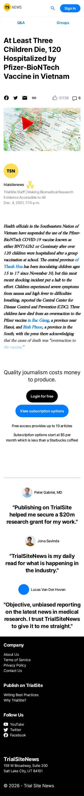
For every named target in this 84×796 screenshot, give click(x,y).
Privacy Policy (15, 665)
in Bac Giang (38, 321)
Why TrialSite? (15, 700)
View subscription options (42, 411)
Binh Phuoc (32, 327)
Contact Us (13, 670)
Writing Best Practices (21, 695)
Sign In (70, 8)
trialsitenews (14, 184)
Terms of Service (17, 660)
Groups (63, 22)
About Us (11, 654)
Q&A (21, 22)
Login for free (42, 396)
